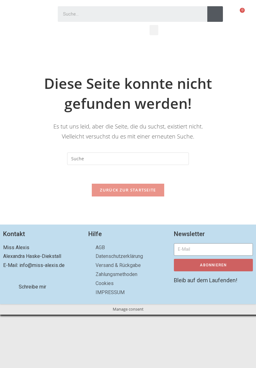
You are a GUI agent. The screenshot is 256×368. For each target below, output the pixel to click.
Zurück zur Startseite (128, 190)
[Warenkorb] (239, 14)
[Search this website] (128, 158)
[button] (154, 30)
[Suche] (215, 14)
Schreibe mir (32, 287)
